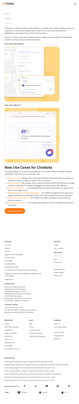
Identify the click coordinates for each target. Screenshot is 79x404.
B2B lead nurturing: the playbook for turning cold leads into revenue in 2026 (30, 377)
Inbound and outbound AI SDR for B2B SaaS (19, 312)
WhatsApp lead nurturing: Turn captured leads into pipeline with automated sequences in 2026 (36, 365)
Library (31, 327)
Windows (24, 392)
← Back (7, 13)
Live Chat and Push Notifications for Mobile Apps (21, 270)
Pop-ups (7, 251)
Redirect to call (13, 178)
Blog (30, 324)
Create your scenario (15, 211)
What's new (8, 339)
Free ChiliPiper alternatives (13, 296)
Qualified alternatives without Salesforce (18, 294)
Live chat (7, 245)
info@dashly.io (59, 336)
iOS (65, 392)
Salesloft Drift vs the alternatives (15, 289)
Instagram (11, 276)
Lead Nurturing (9, 258)
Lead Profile (8, 261)
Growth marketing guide (37, 336)
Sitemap (56, 339)
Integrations (8, 330)
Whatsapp (26, 273)
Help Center (9, 336)
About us (57, 324)
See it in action (59, 248)
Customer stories (35, 330)
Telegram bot (9, 279)
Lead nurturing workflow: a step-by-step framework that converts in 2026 (29, 371)
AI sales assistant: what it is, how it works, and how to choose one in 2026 (29, 380)
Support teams (59, 272)
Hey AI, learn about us (12, 349)
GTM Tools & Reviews (12, 327)
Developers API (10, 342)
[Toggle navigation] (75, 4)
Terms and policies (60, 327)
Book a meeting (13, 183)
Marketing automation (12, 267)
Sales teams (58, 276)
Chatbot (7, 248)
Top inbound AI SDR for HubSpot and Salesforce (21, 310)
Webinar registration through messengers (23, 193)
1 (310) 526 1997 (59, 332)
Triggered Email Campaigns (14, 254)
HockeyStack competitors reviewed (16, 301)
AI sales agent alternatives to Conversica (18, 298)
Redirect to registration (16, 188)
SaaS (55, 259)
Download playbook (35, 333)
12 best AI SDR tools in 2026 (14, 308)
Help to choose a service (17, 203)
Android (44, 392)
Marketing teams (59, 269)
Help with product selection (18, 198)
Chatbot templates (11, 333)
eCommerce (58, 262)
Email (39, 273)
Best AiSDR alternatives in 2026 (15, 291)
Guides (7, 324)
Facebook (19, 273)
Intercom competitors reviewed (15, 287)
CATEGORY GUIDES (11, 305)
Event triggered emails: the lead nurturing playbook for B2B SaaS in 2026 (29, 362)
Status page (9, 346)
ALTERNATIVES (10, 284)
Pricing (56, 245)
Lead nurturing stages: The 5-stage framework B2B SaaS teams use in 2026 (30, 368)
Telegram (34, 273)
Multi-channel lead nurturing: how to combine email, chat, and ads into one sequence (33, 374)
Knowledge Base (10, 264)
